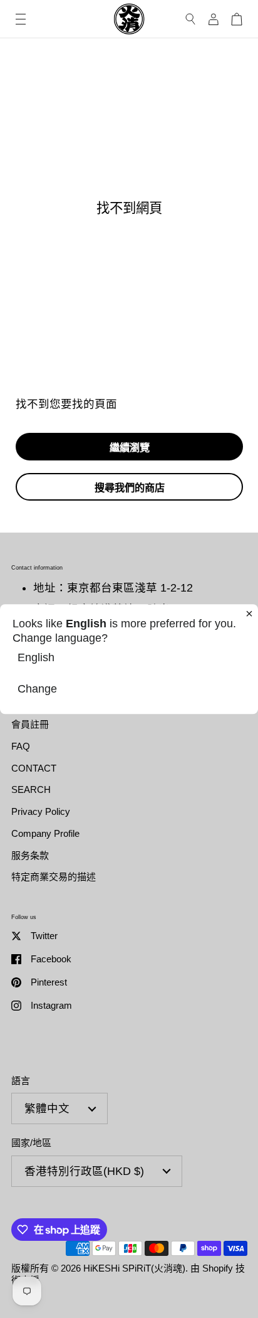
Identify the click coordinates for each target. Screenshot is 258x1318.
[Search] (190, 19)
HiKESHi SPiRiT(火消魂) (134, 1268)
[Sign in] (214, 19)
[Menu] (21, 19)
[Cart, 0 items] (236, 19)
